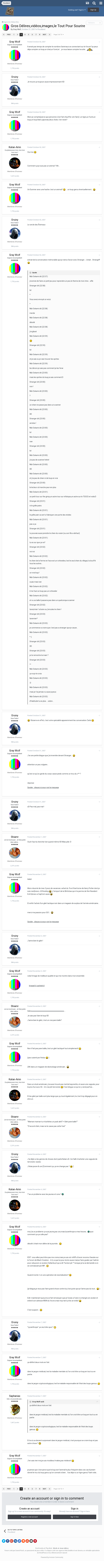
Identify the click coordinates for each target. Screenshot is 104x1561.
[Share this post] (99, 42)
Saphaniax (14, 1395)
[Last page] (49, 34)
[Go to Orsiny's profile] (14, 90)
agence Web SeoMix (66, 1550)
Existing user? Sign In (76, 10)
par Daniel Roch (18, 1550)
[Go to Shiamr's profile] (14, 853)
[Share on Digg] (15, 1541)
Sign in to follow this (11, 22)
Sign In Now (75, 1517)
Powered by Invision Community (52, 1557)
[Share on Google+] (11, 1541)
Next (44, 34)
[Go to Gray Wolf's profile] (5, 27)
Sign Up (93, 10)
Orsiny (14, 76)
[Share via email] (31, 1541)
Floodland (41, 29)
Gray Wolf (17, 29)
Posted (36, 42)
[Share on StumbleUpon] (27, 1541)
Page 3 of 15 (58, 34)
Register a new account (29, 1517)
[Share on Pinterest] (35, 1541)
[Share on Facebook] (7, 1541)
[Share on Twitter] (3, 1541)
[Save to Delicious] (19, 1541)
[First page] (3, 34)
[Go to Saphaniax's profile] (14, 1409)
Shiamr (15, 836)
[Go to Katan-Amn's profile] (14, 163)
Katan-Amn (15, 147)
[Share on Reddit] (23, 1541)
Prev (9, 34)
